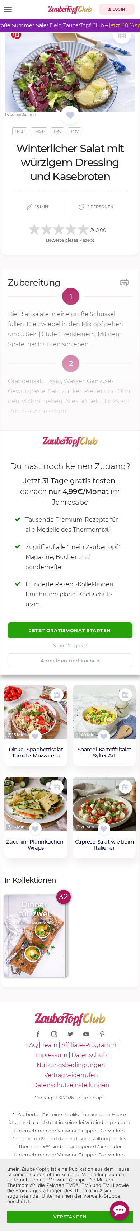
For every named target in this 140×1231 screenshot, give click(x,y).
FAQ (32, 1045)
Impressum (50, 1055)
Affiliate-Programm (88, 1045)
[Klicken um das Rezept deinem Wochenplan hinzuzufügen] (57, 694)
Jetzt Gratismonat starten (70, 630)
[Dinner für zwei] (35, 936)
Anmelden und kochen (70, 660)
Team (49, 1045)
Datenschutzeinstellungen (71, 1085)
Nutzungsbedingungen (71, 1065)
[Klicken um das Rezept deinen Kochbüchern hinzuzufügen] (35, 736)
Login (118, 9)
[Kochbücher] (70, 115)
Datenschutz (89, 1055)
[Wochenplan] (122, 35)
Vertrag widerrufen (71, 1075)
